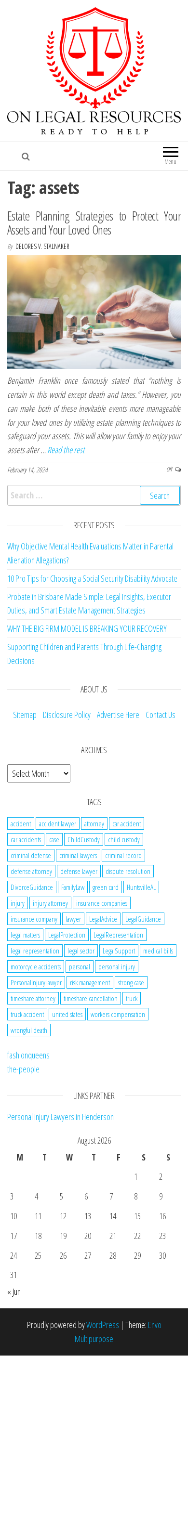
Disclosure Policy (67, 714)
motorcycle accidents (36, 966)
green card (106, 887)
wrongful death (29, 1030)
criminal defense (31, 855)
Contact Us (160, 714)
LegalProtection (66, 934)
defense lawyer (78, 871)
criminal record (123, 855)
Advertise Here (118, 714)
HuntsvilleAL (141, 887)
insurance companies (101, 903)
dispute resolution (128, 871)
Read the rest (65, 450)
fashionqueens (28, 1055)
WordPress (102, 1324)
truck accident (27, 1014)
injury (18, 903)
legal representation (35, 950)
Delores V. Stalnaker (42, 246)
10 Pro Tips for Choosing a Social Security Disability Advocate (92, 578)
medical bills (158, 950)
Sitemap (25, 714)
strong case (131, 982)
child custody (124, 839)
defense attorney (31, 871)
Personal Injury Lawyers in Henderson (60, 1116)
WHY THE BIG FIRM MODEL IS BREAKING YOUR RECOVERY (87, 628)
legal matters (25, 934)
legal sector (80, 950)
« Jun (14, 1291)
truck (131, 998)
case (54, 839)
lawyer (73, 919)
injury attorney (50, 903)
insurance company (34, 919)
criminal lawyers (78, 855)
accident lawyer (57, 823)
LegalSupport (119, 950)
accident (21, 823)
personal (79, 966)
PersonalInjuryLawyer (36, 982)
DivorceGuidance (32, 887)
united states (67, 1014)
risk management (90, 982)
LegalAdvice (103, 919)
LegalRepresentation (118, 934)
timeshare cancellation (91, 998)
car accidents (26, 839)
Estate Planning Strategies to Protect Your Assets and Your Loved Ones (94, 222)
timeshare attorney (33, 998)
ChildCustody (83, 839)
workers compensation (118, 1014)
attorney (94, 823)
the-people (23, 1069)
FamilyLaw (72, 887)
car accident (126, 823)
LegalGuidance (143, 919)
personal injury (116, 966)
